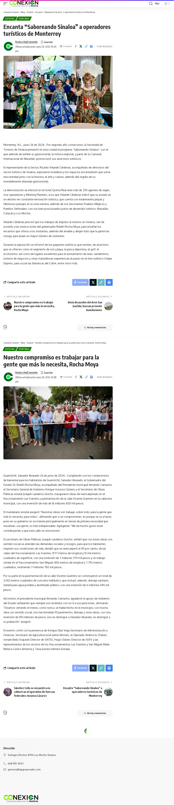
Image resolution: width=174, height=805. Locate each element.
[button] (6, 3)
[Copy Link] (86, 46)
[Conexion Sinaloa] (24, 3)
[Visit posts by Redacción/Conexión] (8, 46)
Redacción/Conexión (26, 41)
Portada (24, 19)
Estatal (9, 19)
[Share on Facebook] (75, 46)
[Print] (91, 46)
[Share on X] (81, 46)
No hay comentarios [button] (96, 327)
